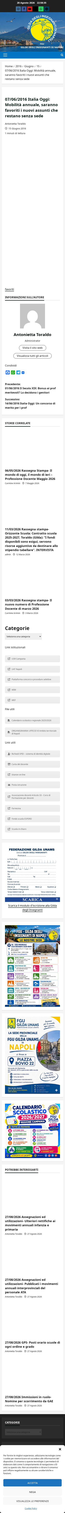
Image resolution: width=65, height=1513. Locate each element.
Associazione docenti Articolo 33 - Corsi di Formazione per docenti (31, 796)
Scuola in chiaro (19, 829)
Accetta (33, 1482)
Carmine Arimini (12, 483)
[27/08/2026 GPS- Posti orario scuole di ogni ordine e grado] (32, 1320)
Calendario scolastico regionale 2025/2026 (31, 720)
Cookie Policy (31, 1508)
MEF (14, 700)
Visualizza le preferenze (32, 1501)
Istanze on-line (18, 774)
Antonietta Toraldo (15, 123)
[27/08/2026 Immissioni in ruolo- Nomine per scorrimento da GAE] (32, 1374)
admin (8, 554)
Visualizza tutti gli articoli (32, 356)
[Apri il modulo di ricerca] (62, 55)
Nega (32, 1492)
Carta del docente (20, 764)
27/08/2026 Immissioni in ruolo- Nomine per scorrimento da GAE (29, 1399)
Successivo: (30, 403)
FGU (42, 44)
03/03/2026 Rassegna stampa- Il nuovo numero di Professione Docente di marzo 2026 (28, 604)
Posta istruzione (19, 784)
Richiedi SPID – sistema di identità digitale (31, 753)
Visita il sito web (32, 348)
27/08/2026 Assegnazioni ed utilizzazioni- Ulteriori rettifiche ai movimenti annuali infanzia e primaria (30, 1223)
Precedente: (30, 388)
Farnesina (16, 808)
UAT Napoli (17, 669)
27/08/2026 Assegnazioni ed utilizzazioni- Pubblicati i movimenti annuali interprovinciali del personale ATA (31, 1286)
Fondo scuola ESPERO (22, 818)
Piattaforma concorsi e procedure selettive (31, 679)
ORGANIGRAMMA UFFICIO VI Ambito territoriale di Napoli (34, 732)
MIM (14, 689)
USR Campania (19, 658)
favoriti (9, 289)
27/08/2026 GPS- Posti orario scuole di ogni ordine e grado (32, 1344)
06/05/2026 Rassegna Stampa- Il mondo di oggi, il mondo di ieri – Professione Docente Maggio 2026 (30, 475)
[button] (60, 1449)
